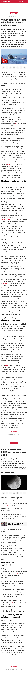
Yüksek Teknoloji (12, 434)
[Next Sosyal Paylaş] (3, 67)
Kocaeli (15, 194)
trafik (8, 283)
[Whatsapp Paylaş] (21, 67)
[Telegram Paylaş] (17, 67)
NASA (21, 669)
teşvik (12, 164)
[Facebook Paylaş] (7, 67)
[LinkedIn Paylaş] (14, 67)
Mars (8, 506)
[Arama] (26, 1)
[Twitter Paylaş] (10, 67)
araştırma (16, 573)
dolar (8, 164)
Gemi (19, 434)
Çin (12, 602)
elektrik (7, 365)
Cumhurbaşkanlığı (6, 219)
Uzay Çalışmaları (10, 669)
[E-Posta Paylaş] (24, 67)
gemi (4, 283)
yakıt (16, 124)
